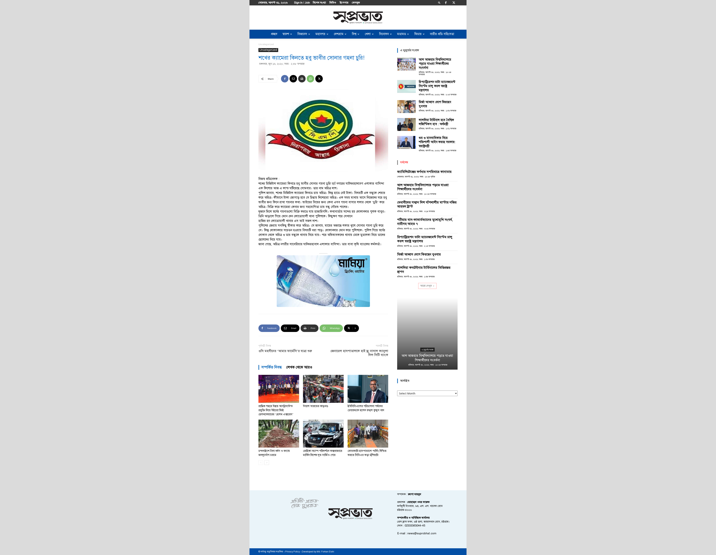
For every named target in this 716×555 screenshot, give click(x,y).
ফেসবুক (356, 2)
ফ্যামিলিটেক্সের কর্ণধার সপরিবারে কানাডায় (424, 172)
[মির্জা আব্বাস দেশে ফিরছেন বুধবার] (406, 106)
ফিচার (418, 34)
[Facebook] (446, 2)
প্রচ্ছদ (274, 34)
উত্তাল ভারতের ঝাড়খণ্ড (315, 406)
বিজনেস (302, 34)
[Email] (293, 78)
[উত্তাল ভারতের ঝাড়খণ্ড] (323, 389)
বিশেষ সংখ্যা (319, 2)
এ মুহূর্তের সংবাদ (427, 349)
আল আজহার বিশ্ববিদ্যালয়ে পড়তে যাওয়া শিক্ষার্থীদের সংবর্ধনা (435, 64)
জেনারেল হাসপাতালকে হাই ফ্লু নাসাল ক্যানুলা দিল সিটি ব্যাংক (359, 353)
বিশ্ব (354, 34)
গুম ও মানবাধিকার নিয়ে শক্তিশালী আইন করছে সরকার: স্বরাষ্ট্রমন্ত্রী (437, 142)
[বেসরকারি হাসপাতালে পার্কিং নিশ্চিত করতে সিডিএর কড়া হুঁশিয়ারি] (368, 434)
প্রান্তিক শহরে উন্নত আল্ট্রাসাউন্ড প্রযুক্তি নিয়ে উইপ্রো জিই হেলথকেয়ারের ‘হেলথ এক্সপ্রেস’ (275, 410)
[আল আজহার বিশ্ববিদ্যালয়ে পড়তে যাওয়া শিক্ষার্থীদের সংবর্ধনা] (406, 64)
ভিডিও (332, 2)
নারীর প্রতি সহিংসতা (442, 34)
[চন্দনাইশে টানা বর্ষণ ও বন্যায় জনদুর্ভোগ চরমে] (278, 434)
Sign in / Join (302, 2)
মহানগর (320, 34)
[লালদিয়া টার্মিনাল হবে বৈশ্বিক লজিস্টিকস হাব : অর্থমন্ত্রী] (406, 124)
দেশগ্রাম (338, 34)
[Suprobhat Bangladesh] (358, 17)
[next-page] (266, 462)
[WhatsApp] (310, 78)
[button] (439, 2)
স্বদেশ (285, 34)
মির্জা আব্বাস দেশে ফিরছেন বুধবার (419, 254)
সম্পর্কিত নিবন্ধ (271, 367)
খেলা (368, 34)
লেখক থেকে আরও (299, 367)
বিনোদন (384, 34)
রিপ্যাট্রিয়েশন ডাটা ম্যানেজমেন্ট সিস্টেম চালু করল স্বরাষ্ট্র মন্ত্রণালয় (437, 86)
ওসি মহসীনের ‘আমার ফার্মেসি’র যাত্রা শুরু (285, 351)
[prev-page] (260, 462)
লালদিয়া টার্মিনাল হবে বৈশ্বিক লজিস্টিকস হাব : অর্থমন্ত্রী (436, 122)
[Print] (302, 78)
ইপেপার (344, 2)
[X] (454, 2)
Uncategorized (268, 49)
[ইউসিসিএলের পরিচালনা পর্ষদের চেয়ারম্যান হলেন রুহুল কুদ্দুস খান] (368, 389)
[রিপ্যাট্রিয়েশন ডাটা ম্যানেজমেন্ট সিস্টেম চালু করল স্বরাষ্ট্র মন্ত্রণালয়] (406, 86)
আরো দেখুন (426, 285)
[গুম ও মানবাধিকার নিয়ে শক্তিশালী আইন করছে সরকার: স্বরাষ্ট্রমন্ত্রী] (406, 142)
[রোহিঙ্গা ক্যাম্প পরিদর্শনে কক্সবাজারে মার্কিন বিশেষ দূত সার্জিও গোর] (323, 434)
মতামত (401, 34)
